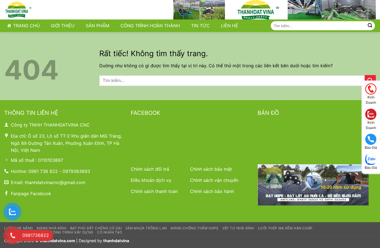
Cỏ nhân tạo (109, 232)
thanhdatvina (116, 240)
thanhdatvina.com (57, 240)
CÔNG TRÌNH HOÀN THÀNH (150, 25)
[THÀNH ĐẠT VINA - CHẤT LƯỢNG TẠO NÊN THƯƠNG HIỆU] (32, 9)
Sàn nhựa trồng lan (146, 228)
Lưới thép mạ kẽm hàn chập (285, 228)
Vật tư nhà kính (238, 228)
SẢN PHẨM (97, 25)
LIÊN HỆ (229, 25)
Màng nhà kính (51, 228)
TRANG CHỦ (26, 25)
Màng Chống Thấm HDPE (194, 228)
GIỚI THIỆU (63, 25)
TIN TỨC (200, 25)
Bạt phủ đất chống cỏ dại (96, 228)
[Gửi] (370, 26)
